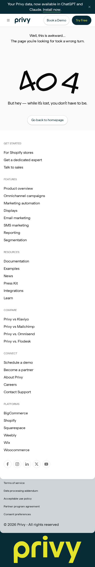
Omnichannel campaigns (24, 196)
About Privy (13, 377)
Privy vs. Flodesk (17, 341)
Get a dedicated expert (23, 160)
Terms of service (14, 483)
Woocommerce (17, 450)
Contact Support (17, 392)
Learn (8, 298)
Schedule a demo (18, 362)
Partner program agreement (22, 506)
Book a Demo (56, 20)
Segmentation (15, 240)
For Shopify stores (18, 152)
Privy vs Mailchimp (19, 326)
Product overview (18, 188)
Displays (10, 210)
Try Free (81, 20)
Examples (11, 268)
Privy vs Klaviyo (16, 319)
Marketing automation (22, 203)
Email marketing (17, 218)
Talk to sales (13, 167)
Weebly (10, 435)
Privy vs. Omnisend (19, 334)
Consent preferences (17, 514)
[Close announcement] (89, 7)
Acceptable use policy (18, 498)
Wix (7, 442)
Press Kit (11, 283)
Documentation (16, 261)
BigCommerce (16, 413)
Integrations (13, 290)
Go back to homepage (47, 120)
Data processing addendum (21, 490)
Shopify (10, 420)
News (8, 276)
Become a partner (18, 370)
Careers (10, 384)
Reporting (12, 232)
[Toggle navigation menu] (8, 20)
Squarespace (14, 428)
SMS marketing (16, 225)
